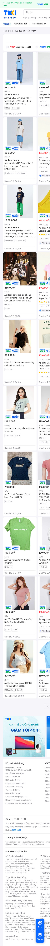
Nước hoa (14, 929)
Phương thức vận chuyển (15, 783)
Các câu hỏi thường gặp (14, 773)
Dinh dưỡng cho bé (17, 866)
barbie (41, 842)
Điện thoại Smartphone (14, 904)
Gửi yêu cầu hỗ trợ (12, 777)
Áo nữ (42, 859)
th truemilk (33, 842)
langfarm (17, 844)
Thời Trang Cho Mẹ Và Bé (15, 859)
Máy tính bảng (16, 908)
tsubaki (41, 844)
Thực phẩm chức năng (19, 918)
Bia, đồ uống (14, 889)
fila (35, 844)
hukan (24, 844)
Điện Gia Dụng (12, 936)
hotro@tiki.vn (26, 800)
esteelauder (23, 842)
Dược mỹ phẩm (28, 931)
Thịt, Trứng (17, 880)
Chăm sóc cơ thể (17, 920)
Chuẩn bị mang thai (18, 873)
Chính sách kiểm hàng (14, 787)
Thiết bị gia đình (27, 939)
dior (14, 842)
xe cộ (40, 17)
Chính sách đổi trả (12, 790)
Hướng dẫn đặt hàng (13, 780)
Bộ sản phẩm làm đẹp (20, 930)
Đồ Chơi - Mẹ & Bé (14, 856)
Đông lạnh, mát (22, 885)
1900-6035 (16, 768)
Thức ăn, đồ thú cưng (18, 894)
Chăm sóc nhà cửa (20, 896)
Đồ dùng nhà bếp (12, 939)
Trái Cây (8, 880)
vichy (31, 844)
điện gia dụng (29, 17)
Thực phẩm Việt (26, 883)
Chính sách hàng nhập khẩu (16, 797)
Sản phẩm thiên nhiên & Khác (19, 924)
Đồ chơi (30, 859)
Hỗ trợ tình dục (25, 929)
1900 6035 (16, 830)
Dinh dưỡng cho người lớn (20, 868)
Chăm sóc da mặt (12, 916)
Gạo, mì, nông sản (18, 887)
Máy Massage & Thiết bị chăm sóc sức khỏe (21, 921)
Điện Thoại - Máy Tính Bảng (18, 900)
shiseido (8, 844)
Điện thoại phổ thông (18, 906)
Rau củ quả (14, 883)
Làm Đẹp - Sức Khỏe (15, 913)
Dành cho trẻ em (17, 891)
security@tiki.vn (25, 803)
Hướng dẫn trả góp (12, 793)
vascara (8, 842)
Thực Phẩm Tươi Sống (15, 877)
